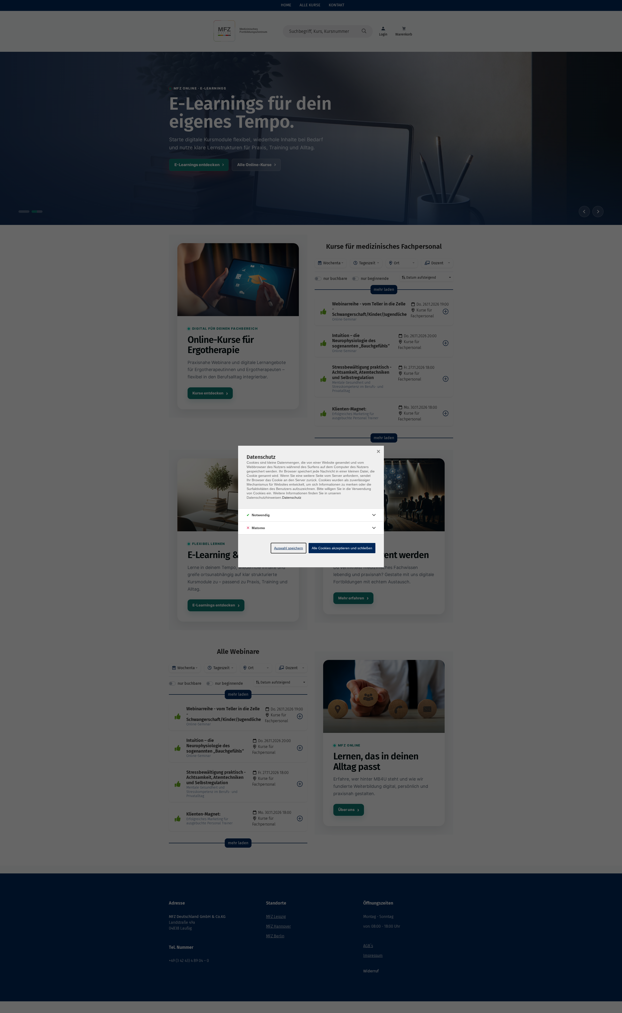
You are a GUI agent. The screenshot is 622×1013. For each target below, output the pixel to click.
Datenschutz (291, 497)
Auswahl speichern (288, 548)
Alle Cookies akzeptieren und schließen (342, 548)
